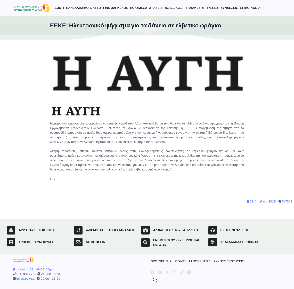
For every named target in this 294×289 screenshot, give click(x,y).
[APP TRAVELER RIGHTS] (11, 230)
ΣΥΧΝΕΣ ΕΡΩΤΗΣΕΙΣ (229, 261)
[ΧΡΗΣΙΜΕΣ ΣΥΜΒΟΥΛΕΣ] (11, 242)
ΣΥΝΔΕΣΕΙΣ (229, 8)
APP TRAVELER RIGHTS (36, 230)
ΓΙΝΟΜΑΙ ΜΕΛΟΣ (115, 8)
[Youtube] (160, 272)
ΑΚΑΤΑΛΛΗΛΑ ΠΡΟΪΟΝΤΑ (239, 242)
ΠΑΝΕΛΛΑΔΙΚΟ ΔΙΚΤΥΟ (83, 8)
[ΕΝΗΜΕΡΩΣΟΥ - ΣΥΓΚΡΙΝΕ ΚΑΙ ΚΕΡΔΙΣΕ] (145, 242)
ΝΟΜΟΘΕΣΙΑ (95, 242)
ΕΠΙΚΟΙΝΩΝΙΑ (250, 8)
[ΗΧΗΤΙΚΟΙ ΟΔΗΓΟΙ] (212, 230)
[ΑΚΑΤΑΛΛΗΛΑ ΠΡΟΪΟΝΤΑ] (212, 242)
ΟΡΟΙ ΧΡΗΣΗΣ (161, 261)
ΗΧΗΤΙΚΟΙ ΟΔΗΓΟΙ (234, 230)
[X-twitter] (167, 272)
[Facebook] (152, 272)
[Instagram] (174, 272)
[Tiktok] (182, 272)
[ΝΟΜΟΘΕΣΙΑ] (78, 242)
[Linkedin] (189, 272)
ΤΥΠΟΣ (287, 201)
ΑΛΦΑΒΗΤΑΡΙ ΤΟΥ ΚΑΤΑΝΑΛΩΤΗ (110, 230)
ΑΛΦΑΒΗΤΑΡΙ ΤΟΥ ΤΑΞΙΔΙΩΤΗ (175, 230)
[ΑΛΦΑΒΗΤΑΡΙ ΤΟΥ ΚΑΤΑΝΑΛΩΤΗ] (78, 230)
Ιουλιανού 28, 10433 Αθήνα (34, 269)
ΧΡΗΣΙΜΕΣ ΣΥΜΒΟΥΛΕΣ (36, 242)
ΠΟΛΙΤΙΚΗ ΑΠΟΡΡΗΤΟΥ (192, 261)
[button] (153, 280)
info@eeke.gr (26, 278)
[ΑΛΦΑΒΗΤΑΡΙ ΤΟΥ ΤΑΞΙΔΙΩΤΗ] (145, 230)
